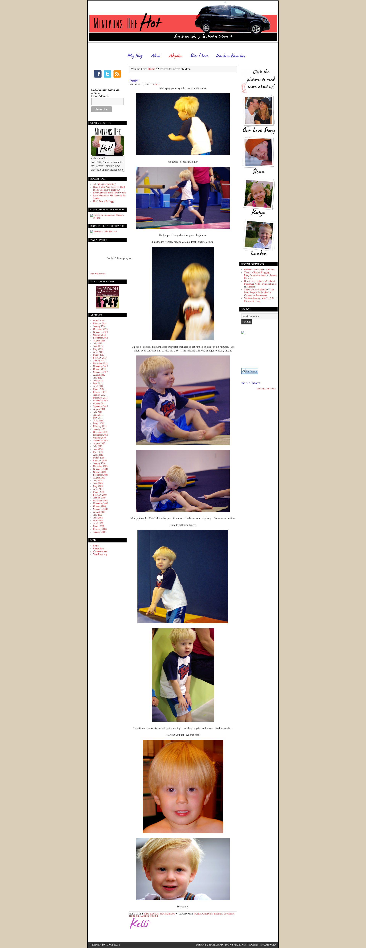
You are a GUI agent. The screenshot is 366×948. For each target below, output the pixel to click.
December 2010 (100, 432)
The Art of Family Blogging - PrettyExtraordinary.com (257, 274)
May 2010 (98, 452)
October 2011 (99, 403)
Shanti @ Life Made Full (255, 289)
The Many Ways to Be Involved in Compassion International (259, 292)
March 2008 (98, 526)
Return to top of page (106, 944)
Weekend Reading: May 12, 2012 (259, 298)
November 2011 (100, 400)
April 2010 (98, 455)
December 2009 (100, 466)
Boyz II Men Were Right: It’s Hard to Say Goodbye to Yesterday (109, 188)
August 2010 (99, 443)
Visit (97, 274)
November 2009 (100, 469)
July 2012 (97, 377)
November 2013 (100, 332)
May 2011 (98, 417)
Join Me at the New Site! (104, 184)
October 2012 (99, 369)
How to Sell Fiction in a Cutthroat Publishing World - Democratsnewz (260, 282)
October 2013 (99, 335)
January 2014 (99, 326)
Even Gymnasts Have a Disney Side (109, 192)
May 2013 (98, 349)
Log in (96, 545)
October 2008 (99, 506)
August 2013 (99, 340)
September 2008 (100, 509)
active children (203, 914)
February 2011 (100, 426)
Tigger (134, 80)
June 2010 (98, 449)
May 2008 (98, 520)
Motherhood (167, 914)
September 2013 (100, 337)
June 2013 (98, 346)
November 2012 (100, 366)
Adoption (270, 269)
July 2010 (97, 446)
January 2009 (99, 497)
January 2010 (99, 463)
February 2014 (100, 323)
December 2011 (100, 397)
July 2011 (97, 412)
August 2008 (99, 512)
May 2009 (98, 486)
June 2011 (98, 415)
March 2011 (98, 423)
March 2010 (98, 457)
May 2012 (98, 383)
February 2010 (100, 460)
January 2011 (99, 429)
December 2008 (100, 500)
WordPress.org (100, 554)
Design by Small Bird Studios (214, 944)
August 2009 (99, 477)
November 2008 (100, 503)
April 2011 (98, 420)
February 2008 (100, 529)
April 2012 (98, 386)
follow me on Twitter (266, 388)
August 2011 (99, 409)
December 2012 (100, 363)
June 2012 (98, 380)
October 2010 (99, 437)
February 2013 (100, 357)
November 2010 (100, 435)
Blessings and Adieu (253, 269)
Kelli (156, 84)
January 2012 (99, 395)
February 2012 (100, 392)
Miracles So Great (252, 301)
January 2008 (99, 532)
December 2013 (100, 329)
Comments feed (100, 551)
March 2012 (98, 389)
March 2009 (98, 492)
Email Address (99, 95)
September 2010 (100, 440)
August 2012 (99, 375)
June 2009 (98, 483)
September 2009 (100, 475)
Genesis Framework (263, 944)
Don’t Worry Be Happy (104, 201)
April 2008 (98, 523)
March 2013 (98, 355)
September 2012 (100, 372)
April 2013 (98, 352)
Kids (146, 914)
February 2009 (100, 495)
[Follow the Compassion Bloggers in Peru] (107, 217)
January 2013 (99, 360)
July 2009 (97, 480)
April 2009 (98, 489)
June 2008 (98, 517)
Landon (154, 914)
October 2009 (99, 472)
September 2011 (100, 406)
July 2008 (97, 515)
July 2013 (97, 343)
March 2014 (98, 320)
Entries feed (98, 548)
